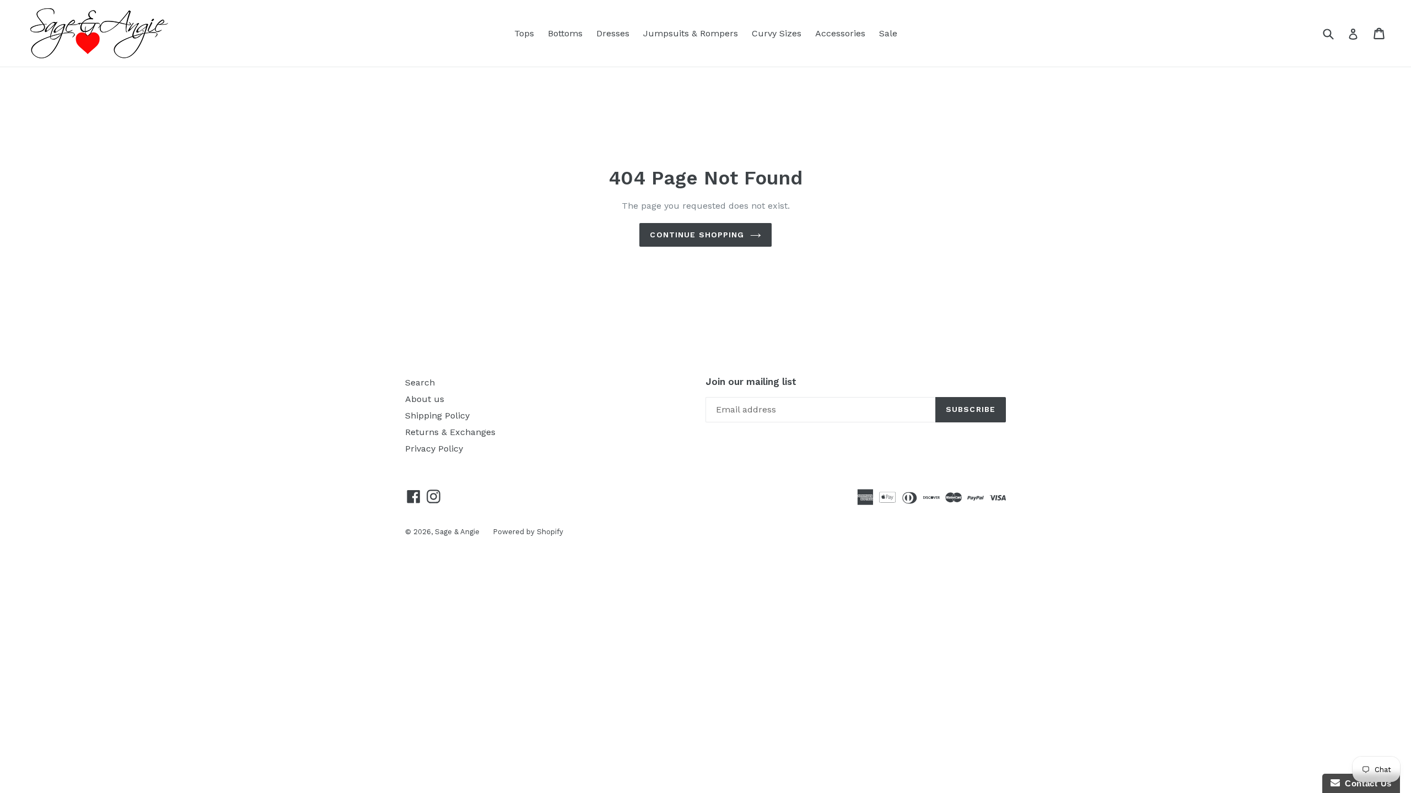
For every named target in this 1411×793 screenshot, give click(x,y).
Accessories (840, 33)
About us (424, 399)
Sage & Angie (458, 532)
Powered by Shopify (528, 532)
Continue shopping (697, 234)
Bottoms (565, 33)
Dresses (612, 33)
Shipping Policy (437, 415)
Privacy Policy (434, 448)
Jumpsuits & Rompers (690, 33)
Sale (888, 33)
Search (420, 382)
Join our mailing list (751, 381)
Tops (524, 33)
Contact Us (1366, 783)
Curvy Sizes (776, 33)
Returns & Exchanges (450, 432)
